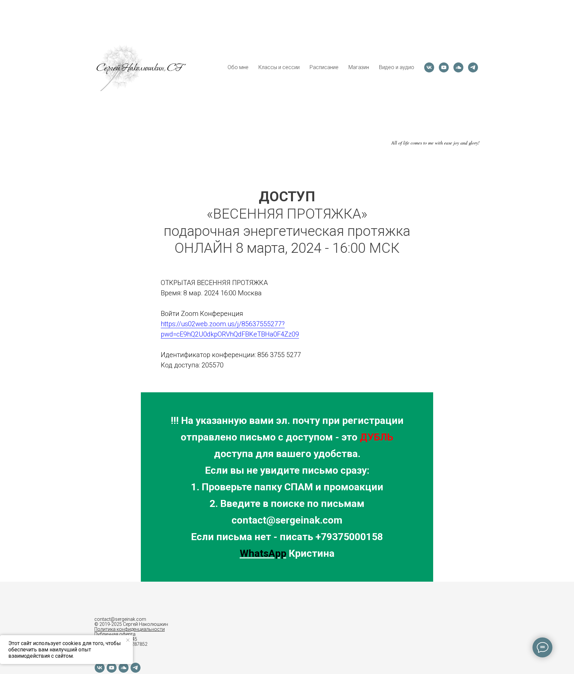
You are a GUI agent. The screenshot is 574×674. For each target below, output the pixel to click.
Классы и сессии (279, 67)
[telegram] (473, 67)
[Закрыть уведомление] (128, 640)
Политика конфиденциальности (129, 629)
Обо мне (238, 67)
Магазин (358, 67)
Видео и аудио (396, 67)
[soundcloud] (458, 67)
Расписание (324, 67)
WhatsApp (263, 553)
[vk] (429, 67)
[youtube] (444, 67)
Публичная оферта (115, 634)
